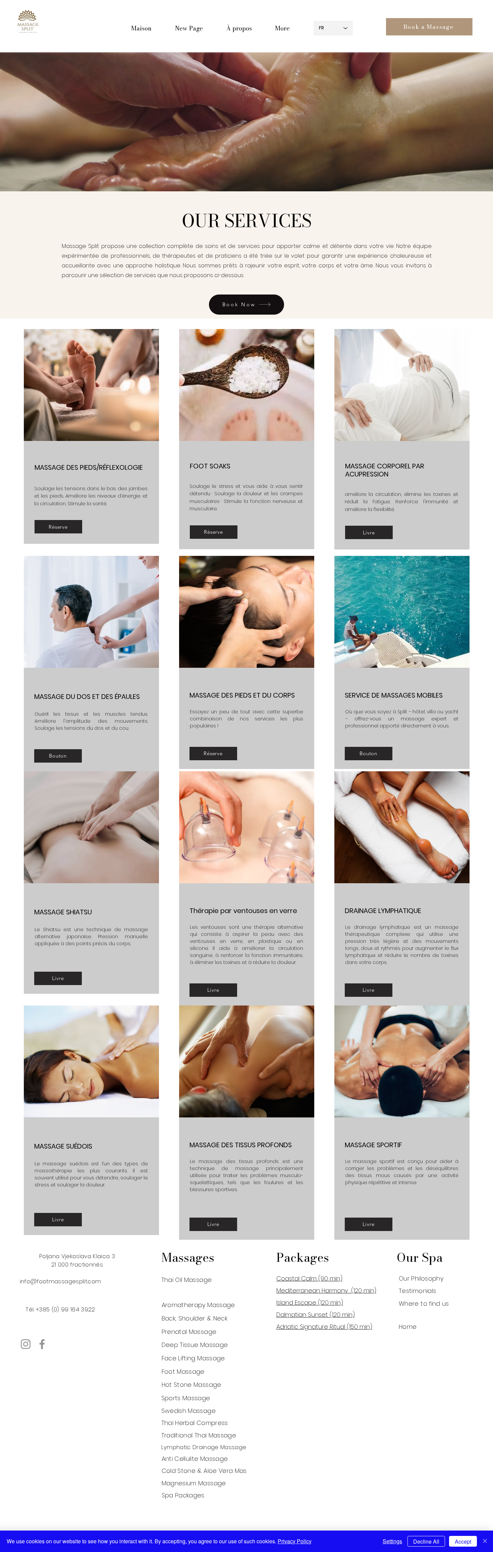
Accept (463, 1541)
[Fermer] (485, 1541)
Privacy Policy (295, 1541)
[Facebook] (42, 1344)
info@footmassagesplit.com (60, 1281)
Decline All (426, 1541)
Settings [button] (392, 1541)
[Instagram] (25, 1344)
